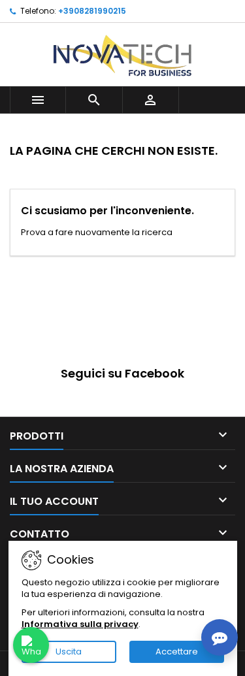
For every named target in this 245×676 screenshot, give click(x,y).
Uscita (69, 651)
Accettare (176, 651)
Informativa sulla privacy (80, 624)
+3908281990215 (92, 10)
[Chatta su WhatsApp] (31, 645)
